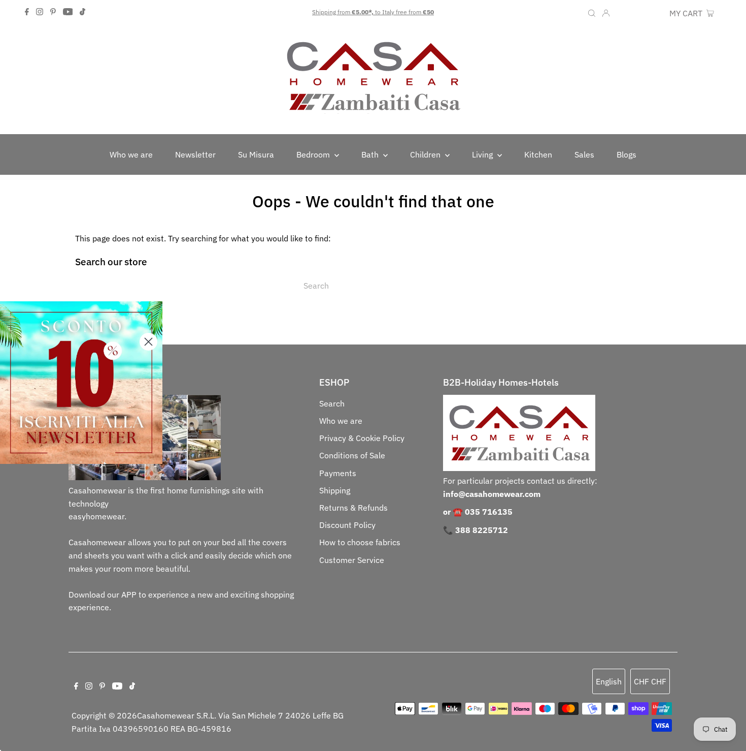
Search (332, 403)
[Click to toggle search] (592, 12)
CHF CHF (648, 13)
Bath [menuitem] (371, 154)
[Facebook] (26, 12)
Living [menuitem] (483, 154)
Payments (337, 473)
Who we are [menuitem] (131, 154)
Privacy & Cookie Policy (361, 438)
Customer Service (351, 560)
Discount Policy (347, 525)
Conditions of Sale (352, 455)
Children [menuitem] (426, 154)
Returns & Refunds (353, 508)
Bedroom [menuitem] (314, 154)
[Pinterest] (53, 12)
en (622, 13)
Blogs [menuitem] (626, 154)
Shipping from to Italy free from (373, 12)
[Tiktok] (82, 12)
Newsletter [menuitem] (195, 154)
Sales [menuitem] (584, 154)
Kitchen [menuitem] (538, 154)
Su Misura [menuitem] (256, 154)
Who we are (340, 421)
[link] (81, 382)
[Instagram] (39, 12)
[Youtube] (68, 12)
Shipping (334, 490)
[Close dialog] (148, 342)
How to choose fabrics (359, 542)
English (609, 681)
